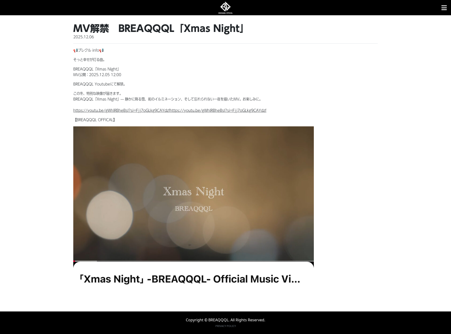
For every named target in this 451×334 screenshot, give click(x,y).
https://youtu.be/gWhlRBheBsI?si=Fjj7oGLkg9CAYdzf (121, 110)
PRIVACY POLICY (225, 326)
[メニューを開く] (444, 7)
